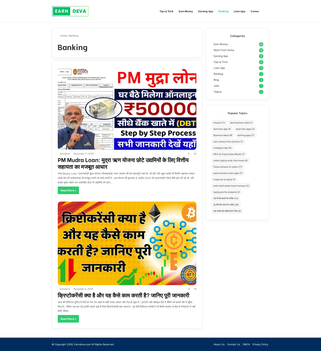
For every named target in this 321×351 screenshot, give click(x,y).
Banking (223, 11)
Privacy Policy (260, 344)
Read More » (68, 190)
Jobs (216, 85)
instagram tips (222, 147)
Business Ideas (222, 135)
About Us (219, 344)
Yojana (218, 91)
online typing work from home (230, 160)
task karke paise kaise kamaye (231, 185)
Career (255, 11)
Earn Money (186, 11)
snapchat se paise (224, 179)
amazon (219, 122)
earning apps (245, 135)
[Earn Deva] (70, 11)
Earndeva (65, 153)
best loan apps (245, 129)
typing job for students (226, 192)
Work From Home (224, 50)
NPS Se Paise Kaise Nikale (228, 154)
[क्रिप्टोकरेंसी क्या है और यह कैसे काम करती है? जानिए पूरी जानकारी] (127, 243)
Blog (216, 79)
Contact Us (233, 344)
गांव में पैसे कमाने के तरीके (225, 198)
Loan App (239, 11)
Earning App (205, 11)
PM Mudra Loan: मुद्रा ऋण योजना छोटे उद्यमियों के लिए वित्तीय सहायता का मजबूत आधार (123, 162)
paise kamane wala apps (227, 173)
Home (63, 35)
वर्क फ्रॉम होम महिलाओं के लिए (227, 211)
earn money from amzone (228, 141)
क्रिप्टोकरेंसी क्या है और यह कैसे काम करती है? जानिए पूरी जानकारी (123, 295)
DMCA (246, 344)
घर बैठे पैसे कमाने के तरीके (226, 204)
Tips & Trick (167, 11)
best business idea (241, 122)
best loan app (222, 129)
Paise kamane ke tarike (227, 166)
